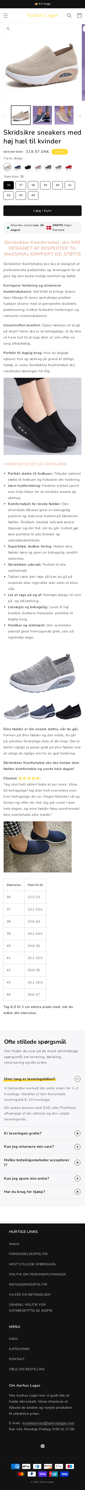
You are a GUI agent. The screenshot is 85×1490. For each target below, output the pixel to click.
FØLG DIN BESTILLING (27, 1369)
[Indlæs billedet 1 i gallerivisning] (20, 115)
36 (8, 184)
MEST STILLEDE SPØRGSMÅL (32, 1264)
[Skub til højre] (80, 116)
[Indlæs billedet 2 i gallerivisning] (42, 115)
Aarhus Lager (47, 1482)
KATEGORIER (19, 1349)
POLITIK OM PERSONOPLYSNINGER (37, 1274)
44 (33, 194)
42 (8, 194)
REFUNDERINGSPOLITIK (28, 1284)
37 (21, 184)
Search (14, 1244)
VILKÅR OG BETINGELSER (30, 1294)
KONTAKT (16, 1359)
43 (21, 194)
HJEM (13, 1339)
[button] (6, 15)
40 (57, 184)
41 (70, 184)
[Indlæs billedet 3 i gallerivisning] (64, 115)
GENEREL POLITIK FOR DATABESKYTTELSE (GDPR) (30, 1307)
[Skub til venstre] (5, 116)
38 (33, 184)
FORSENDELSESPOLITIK (28, 1254)
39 (45, 184)
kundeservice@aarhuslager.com (48, 1423)
